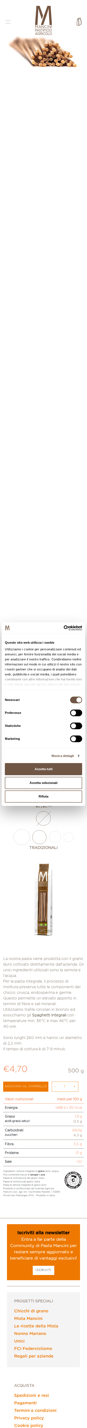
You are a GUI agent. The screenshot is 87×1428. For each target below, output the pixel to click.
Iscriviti (43, 1270)
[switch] (76, 713)
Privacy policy (29, 1418)
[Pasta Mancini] (43, 21)
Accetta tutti (44, 769)
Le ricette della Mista (36, 1326)
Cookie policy (28, 1426)
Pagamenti (25, 1403)
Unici (19, 1341)
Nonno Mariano (30, 1334)
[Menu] (8, 21)
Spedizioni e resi (31, 1396)
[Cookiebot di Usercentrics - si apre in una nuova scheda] (63, 628)
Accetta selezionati (43, 783)
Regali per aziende (33, 1356)
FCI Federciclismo (33, 1349)
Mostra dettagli (63, 756)
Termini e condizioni (35, 1411)
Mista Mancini (28, 1319)
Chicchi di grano (31, 1311)
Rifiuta (43, 796)
